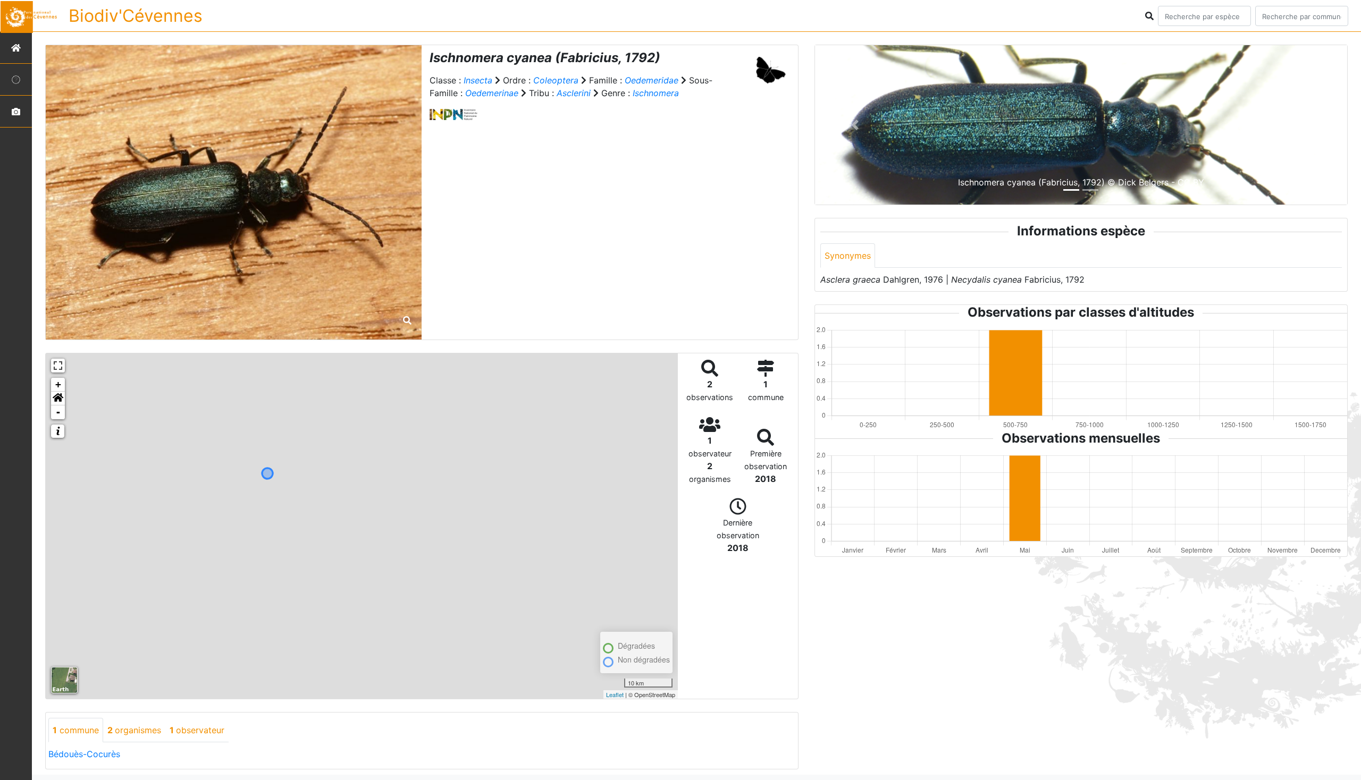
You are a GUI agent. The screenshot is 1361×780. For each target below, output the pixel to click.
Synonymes (848, 255)
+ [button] (58, 384)
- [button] (58, 412)
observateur (197, 730)
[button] (58, 398)
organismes (134, 730)
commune (76, 730)
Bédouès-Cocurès (84, 754)
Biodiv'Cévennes (136, 15)
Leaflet (615, 694)
